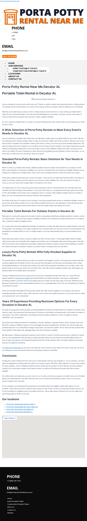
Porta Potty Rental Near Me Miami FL (19, 412)
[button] (46, 66)
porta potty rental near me (13, 348)
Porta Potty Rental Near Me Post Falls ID (20, 404)
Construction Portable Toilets (29, 71)
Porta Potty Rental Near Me (9, 1)
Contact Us (15, 79)
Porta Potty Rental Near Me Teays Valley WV (22, 407)
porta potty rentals (22, 278)
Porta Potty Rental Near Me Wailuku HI (20, 409)
